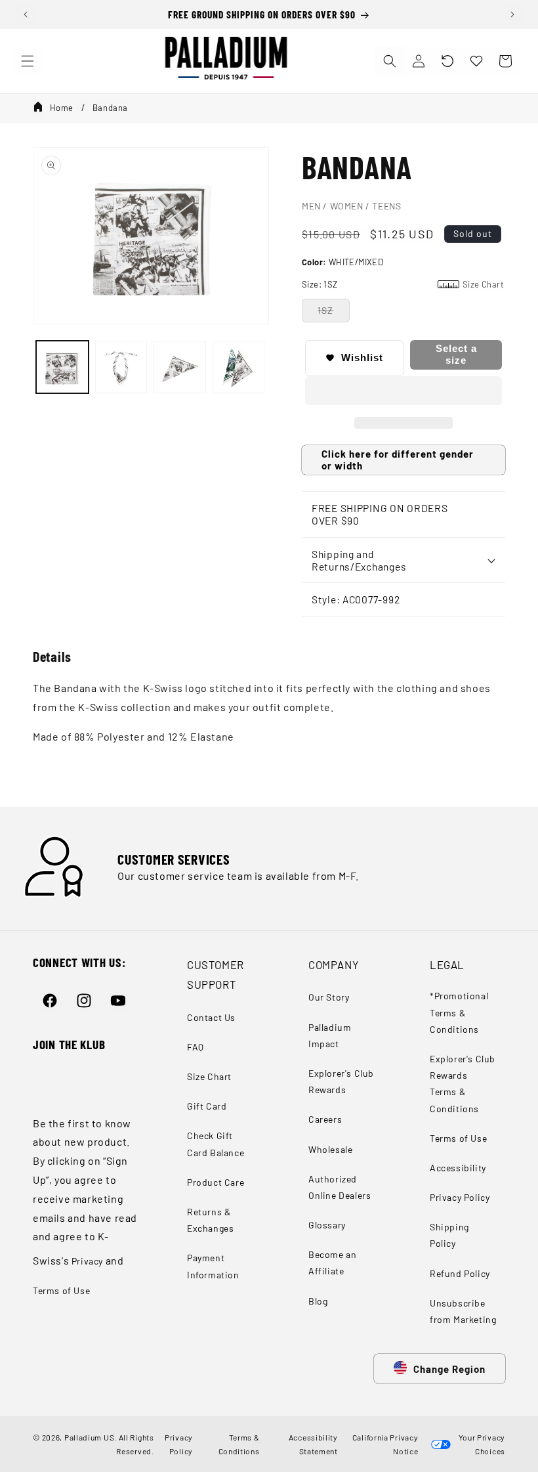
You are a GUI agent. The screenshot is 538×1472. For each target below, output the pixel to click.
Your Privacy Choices (480, 1444)
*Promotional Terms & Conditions (459, 1012)
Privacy (87, 1260)
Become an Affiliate (332, 1262)
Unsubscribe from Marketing (463, 1311)
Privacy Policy (459, 1197)
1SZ (325, 310)
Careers (325, 1119)
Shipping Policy (449, 1235)
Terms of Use (61, 1290)
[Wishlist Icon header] (476, 61)
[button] (447, 61)
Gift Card (206, 1106)
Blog (317, 1301)
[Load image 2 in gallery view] (121, 367)
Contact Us (211, 1017)
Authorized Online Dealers (339, 1187)
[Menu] (27, 61)
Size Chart (209, 1076)
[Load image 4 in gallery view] (239, 367)
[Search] (389, 61)
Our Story (328, 997)
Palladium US (89, 1437)
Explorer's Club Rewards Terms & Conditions (462, 1083)
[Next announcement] (512, 14)
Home (61, 107)
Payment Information (213, 1266)
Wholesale (330, 1149)
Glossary (327, 1224)
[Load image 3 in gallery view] (180, 367)
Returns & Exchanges (210, 1220)
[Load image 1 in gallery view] (62, 367)
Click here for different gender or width (397, 459)
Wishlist (362, 357)
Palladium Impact (329, 1035)
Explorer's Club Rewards (341, 1081)
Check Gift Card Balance (215, 1144)
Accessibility (458, 1167)
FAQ (195, 1046)
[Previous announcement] (25, 14)
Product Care (215, 1182)
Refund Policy (460, 1273)
